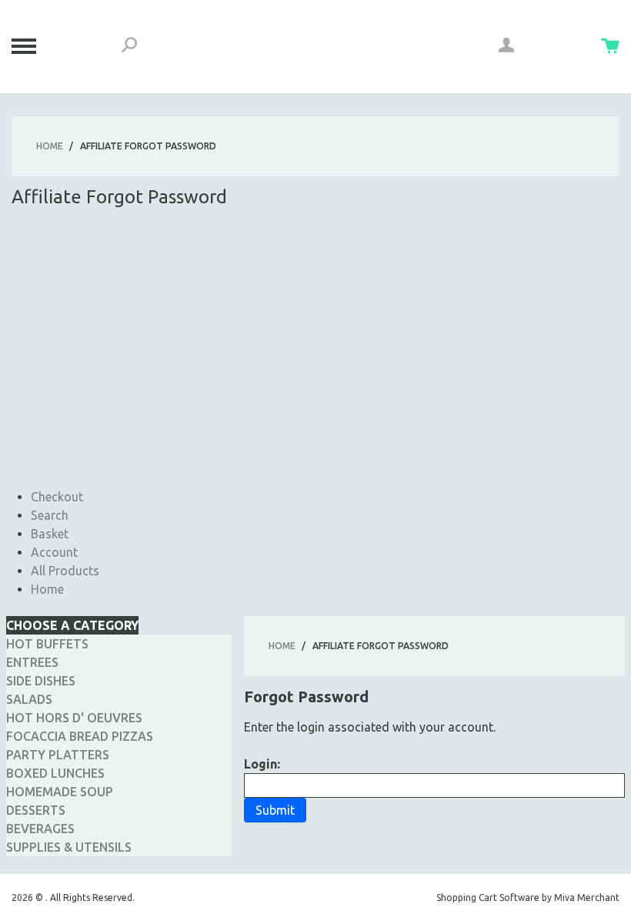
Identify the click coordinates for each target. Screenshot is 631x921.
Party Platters (57, 755)
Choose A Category (72, 625)
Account (54, 552)
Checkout (57, 497)
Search (49, 515)
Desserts (35, 810)
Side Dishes (40, 681)
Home (49, 146)
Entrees (32, 662)
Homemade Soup (59, 792)
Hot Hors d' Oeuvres (74, 718)
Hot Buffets (47, 644)
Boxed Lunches (55, 773)
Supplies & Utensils (69, 847)
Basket (49, 534)
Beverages (40, 829)
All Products (65, 571)
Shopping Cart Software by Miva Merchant (527, 898)
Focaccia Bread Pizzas (79, 736)
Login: (262, 764)
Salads (29, 699)
